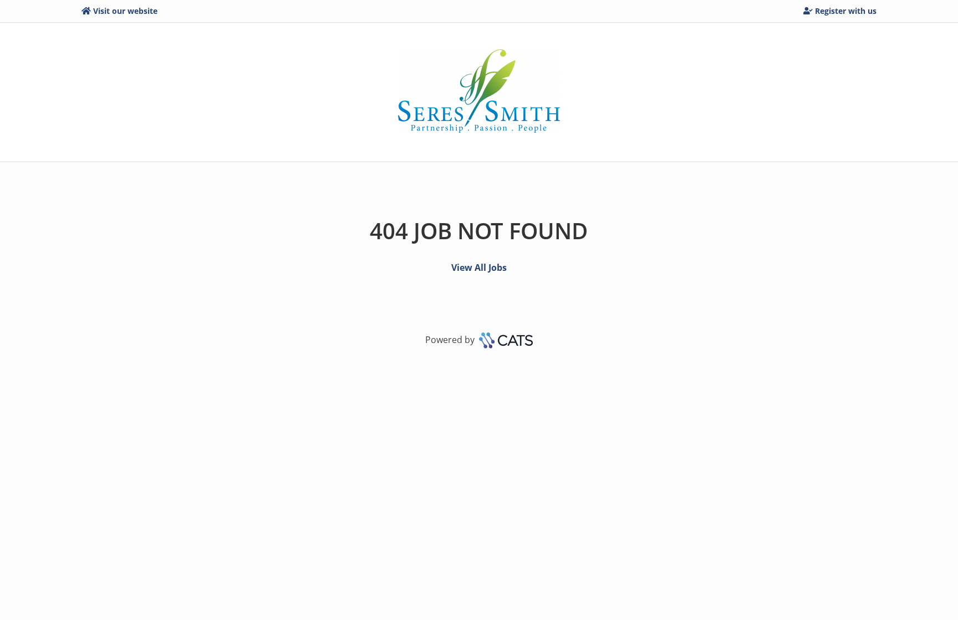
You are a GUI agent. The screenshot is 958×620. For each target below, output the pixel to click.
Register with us (846, 11)
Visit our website (125, 11)
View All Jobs (479, 267)
